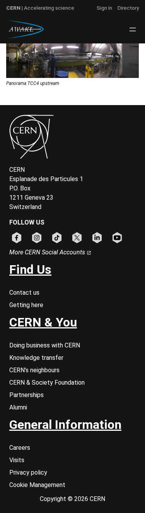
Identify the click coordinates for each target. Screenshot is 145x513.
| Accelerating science (40, 8)
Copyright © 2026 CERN (72, 499)
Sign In (104, 8)
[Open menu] (132, 29)
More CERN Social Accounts (48, 252)
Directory (128, 8)
